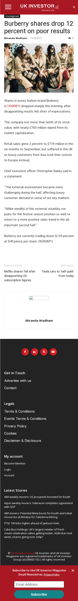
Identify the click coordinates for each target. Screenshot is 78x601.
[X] (43, 351)
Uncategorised (12, 16)
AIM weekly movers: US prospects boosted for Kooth (37, 497)
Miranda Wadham (15, 38)
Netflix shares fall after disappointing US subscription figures (19, 276)
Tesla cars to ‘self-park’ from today (58, 274)
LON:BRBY (12, 106)
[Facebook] (25, 351)
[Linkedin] (34, 351)
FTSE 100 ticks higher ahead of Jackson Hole (31, 523)
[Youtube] (53, 351)
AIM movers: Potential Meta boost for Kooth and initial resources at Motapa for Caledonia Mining (38, 515)
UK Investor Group (22, 553)
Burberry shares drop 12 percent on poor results (38, 27)
